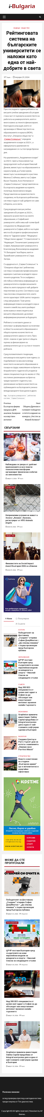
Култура (21, 630)
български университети (17, 395)
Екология (22, 736)
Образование (23, 657)
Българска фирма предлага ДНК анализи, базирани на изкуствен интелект (12, 411)
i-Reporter (24, 914)
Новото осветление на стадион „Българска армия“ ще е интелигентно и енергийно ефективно (28, 765)
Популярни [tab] (23, 618)
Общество (25, 28)
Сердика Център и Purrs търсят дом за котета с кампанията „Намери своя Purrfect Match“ (28, 744)
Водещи (17, 28)
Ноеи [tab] (9, 618)
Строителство (24, 756)
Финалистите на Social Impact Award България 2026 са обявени (21, 564)
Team (8, 77)
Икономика (23, 712)
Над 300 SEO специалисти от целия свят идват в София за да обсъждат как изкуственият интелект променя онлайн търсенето (21, 1006)
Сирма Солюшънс (18, 398)
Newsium (33, 1111)
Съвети (21, 684)
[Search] (40, 17)
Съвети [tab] (21, 624)
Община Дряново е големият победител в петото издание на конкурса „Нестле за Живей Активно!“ (31, 411)
